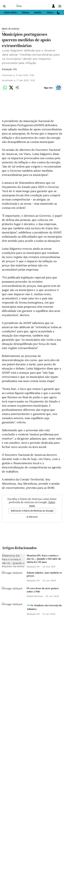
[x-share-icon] (11, 89)
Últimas (25, 12)
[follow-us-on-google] (58, 87)
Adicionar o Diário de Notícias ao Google (32, 510)
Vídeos (49, 12)
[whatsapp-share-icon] (4, 89)
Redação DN (9, 69)
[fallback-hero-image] (13, 560)
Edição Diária (10, 12)
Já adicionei (32, 516)
